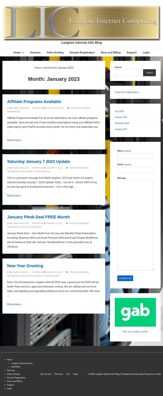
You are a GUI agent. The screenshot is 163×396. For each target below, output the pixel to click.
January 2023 (121, 117)
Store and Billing (111, 52)
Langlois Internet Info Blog (81, 42)
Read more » (14, 140)
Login (146, 52)
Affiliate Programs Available (34, 101)
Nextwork (26, 172)
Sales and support (31, 227)
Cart (68, 374)
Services (35, 52)
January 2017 (121, 129)
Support (132, 52)
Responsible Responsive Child (147, 374)
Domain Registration (82, 52)
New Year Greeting (25, 265)
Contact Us (125, 278)
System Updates (41, 172)
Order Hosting (55, 52)
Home (17, 52)
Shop (75, 374)
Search (118, 67)
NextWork (15, 367)
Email (124, 164)
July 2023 (119, 111)
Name (124, 151)
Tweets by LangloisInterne (127, 92)
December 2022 (122, 123)
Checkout (58, 374)
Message (121, 178)
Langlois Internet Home (22, 363)
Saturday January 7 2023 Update (38, 161)
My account (45, 374)
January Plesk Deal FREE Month (38, 217)
